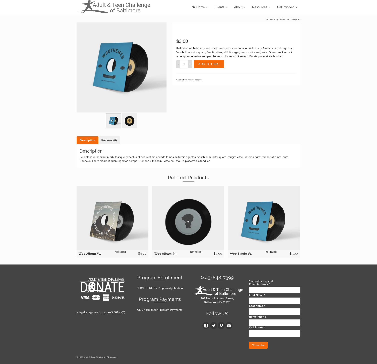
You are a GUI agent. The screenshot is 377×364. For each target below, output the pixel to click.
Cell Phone (257, 327)
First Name (257, 295)
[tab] (87, 140)
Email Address (259, 284)
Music (191, 79)
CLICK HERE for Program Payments (159, 309)
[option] (122, 67)
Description (87, 140)
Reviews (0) (109, 140)
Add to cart (209, 64)
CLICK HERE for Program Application (160, 288)
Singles (198, 79)
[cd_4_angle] (122, 67)
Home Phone (257, 316)
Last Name (257, 305)
